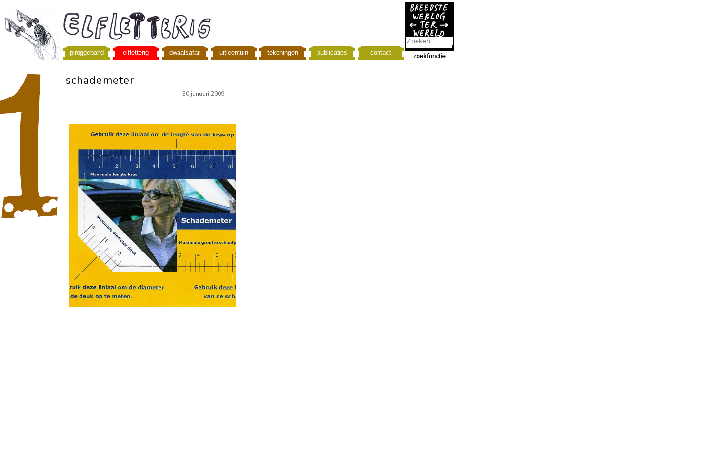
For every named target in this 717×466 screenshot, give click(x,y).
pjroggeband (87, 52)
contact (380, 52)
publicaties (332, 52)
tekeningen (282, 52)
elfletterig (136, 52)
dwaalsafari (185, 52)
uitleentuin (233, 52)
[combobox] (429, 41)
